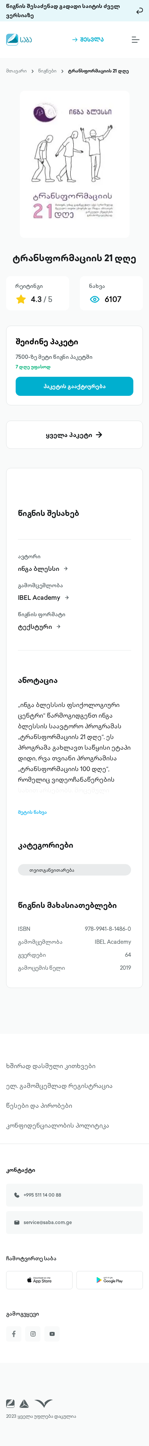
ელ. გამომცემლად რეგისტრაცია (59, 1085)
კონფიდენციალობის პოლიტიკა (57, 1125)
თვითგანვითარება (51, 870)
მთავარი (16, 70)
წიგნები (47, 70)
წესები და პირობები (39, 1105)
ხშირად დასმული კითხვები (51, 1065)
